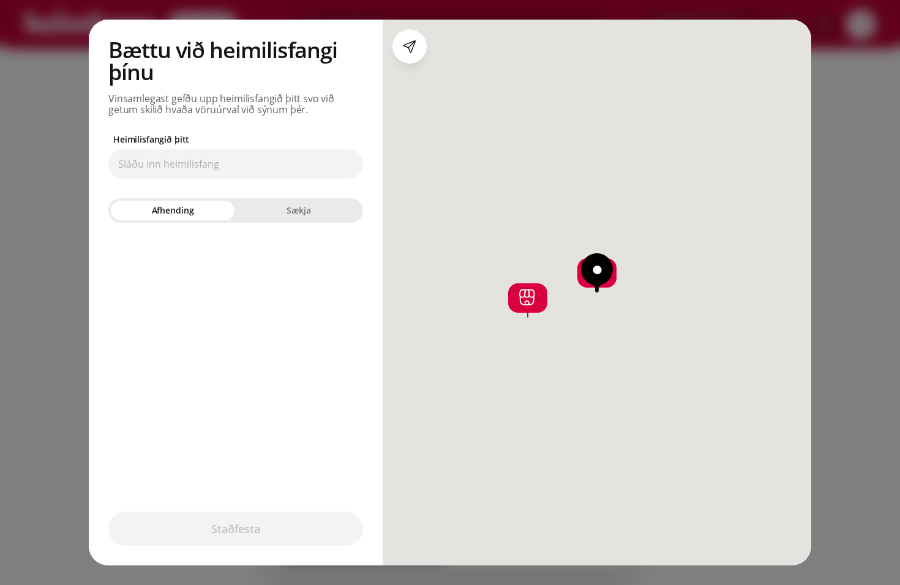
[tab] (172, 210)
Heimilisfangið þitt (151, 139)
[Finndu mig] (409, 46)
